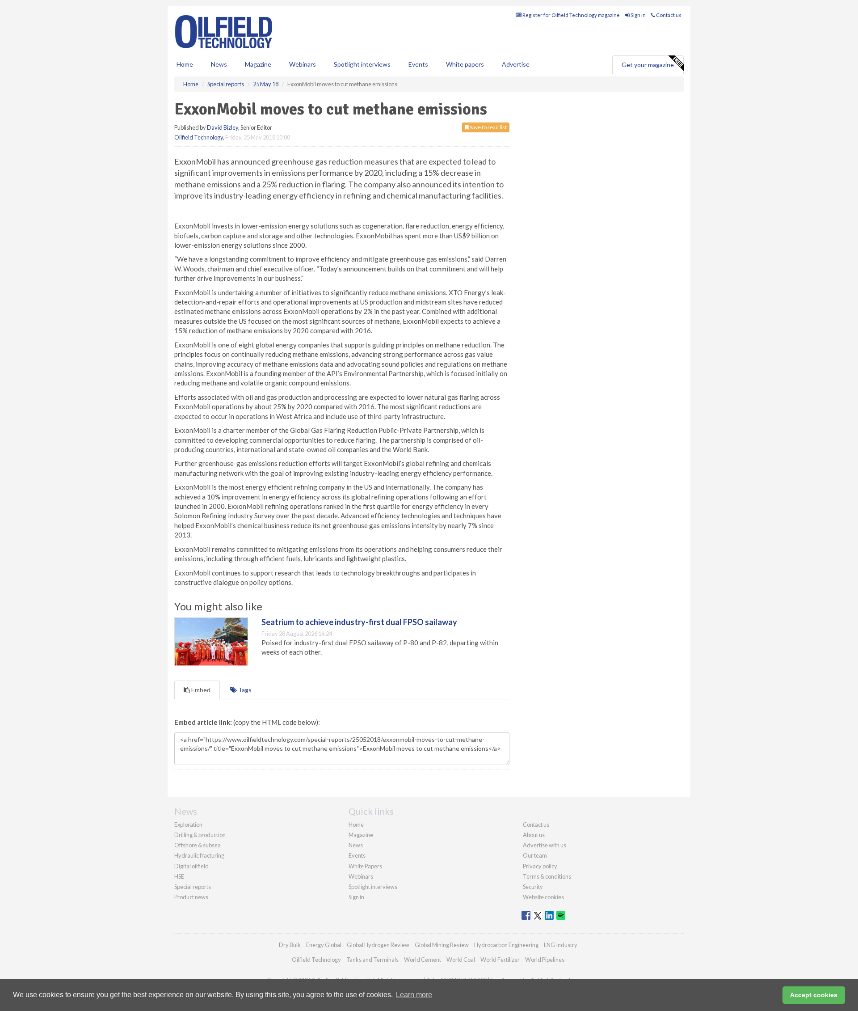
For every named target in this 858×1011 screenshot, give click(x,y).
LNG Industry (560, 944)
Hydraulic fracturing (199, 855)
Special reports (192, 886)
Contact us (668, 15)
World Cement (422, 959)
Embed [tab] (200, 690)
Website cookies (543, 897)
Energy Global (323, 944)
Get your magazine (648, 64)
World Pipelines (544, 959)
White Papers (365, 866)
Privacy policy (540, 866)
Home (185, 64)
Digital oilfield (191, 866)
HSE (179, 876)
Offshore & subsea (197, 845)
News (356, 845)
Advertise (516, 64)
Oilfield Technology (198, 137)
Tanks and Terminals (372, 959)
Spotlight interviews (362, 64)
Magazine (258, 64)
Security (533, 886)
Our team (535, 855)
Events (418, 64)
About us (534, 834)
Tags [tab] (244, 690)
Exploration (188, 824)
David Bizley (222, 127)
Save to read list (488, 127)
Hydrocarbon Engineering (506, 944)
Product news (191, 897)
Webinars (302, 64)
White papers (465, 64)
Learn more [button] (414, 994)
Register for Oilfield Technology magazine (571, 15)
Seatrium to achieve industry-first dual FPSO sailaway (359, 622)
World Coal (460, 959)
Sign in (638, 15)
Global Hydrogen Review (378, 944)
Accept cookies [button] (813, 994)
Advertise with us (544, 845)
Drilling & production (200, 834)
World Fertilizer (500, 959)
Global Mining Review (442, 944)
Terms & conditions (547, 876)
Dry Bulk (290, 944)
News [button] (219, 64)
